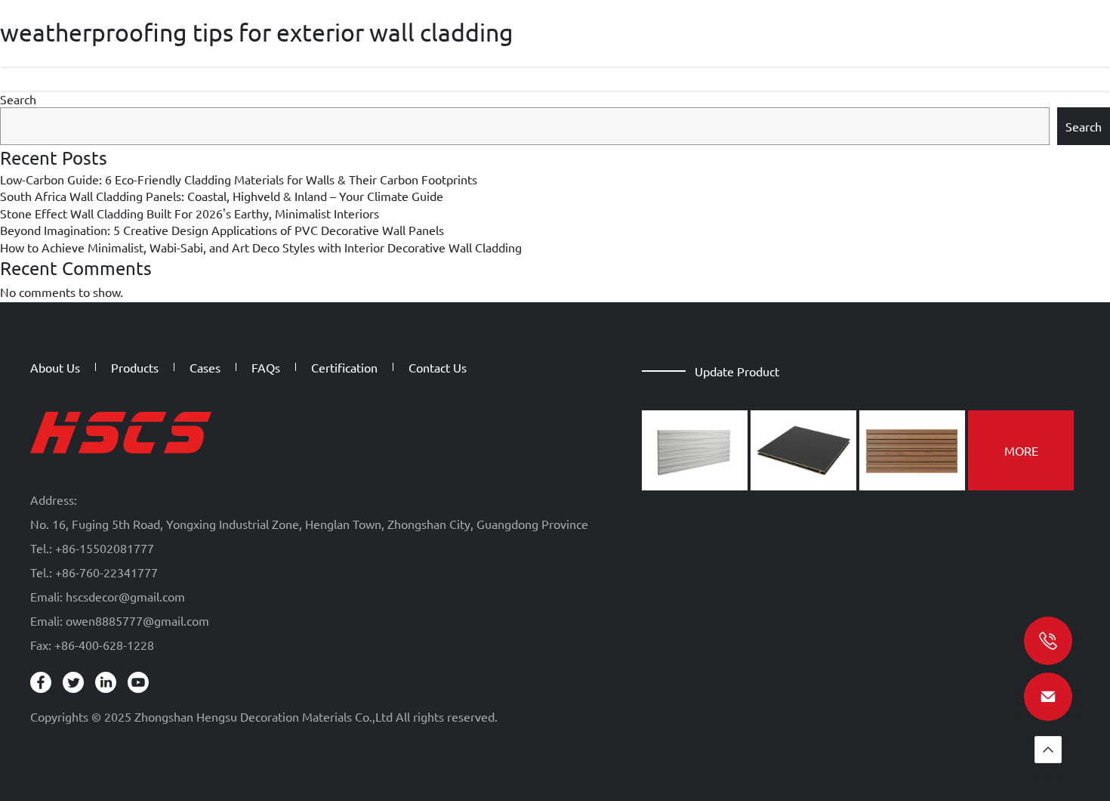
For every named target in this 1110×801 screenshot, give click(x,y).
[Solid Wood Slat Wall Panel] (912, 450)
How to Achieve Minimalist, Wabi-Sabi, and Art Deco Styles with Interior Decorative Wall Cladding (261, 247)
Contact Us (438, 367)
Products (135, 367)
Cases (205, 367)
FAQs (265, 367)
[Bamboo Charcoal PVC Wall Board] (803, 450)
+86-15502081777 (104, 547)
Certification (344, 367)
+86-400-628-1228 (104, 644)
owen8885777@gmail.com (137, 620)
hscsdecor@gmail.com (125, 596)
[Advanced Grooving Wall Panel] (695, 450)
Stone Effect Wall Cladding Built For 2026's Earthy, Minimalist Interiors (189, 213)
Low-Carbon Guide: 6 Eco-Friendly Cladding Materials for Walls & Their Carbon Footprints (238, 179)
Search (18, 99)
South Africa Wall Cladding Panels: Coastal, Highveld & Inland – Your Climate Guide (221, 195)
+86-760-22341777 (106, 572)
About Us (55, 367)
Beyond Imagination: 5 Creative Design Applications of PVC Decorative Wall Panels (222, 229)
